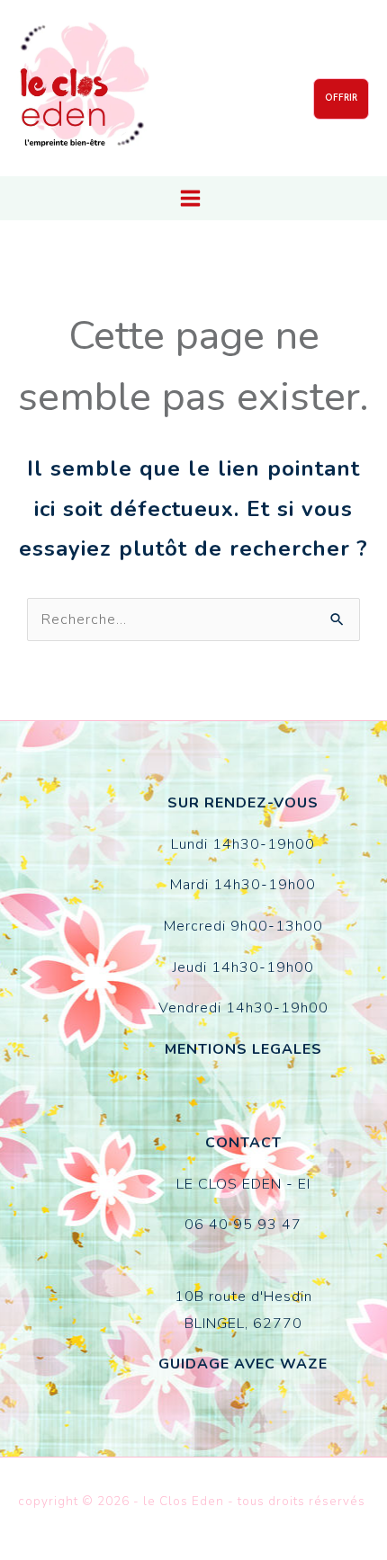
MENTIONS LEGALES (243, 1049)
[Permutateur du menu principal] (190, 198)
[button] (341, 99)
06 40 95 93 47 (243, 1225)
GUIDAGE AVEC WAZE (243, 1364)
